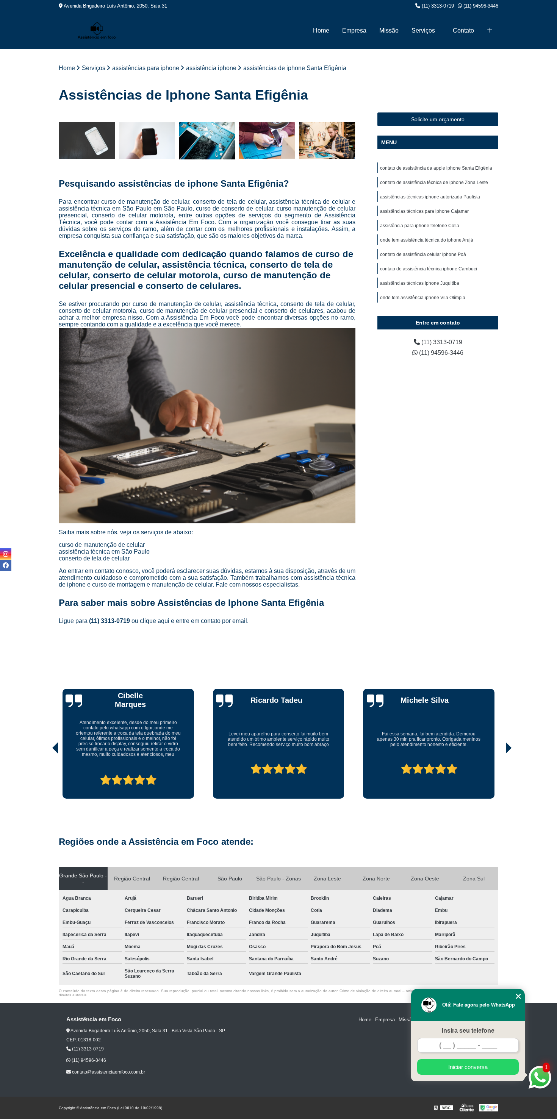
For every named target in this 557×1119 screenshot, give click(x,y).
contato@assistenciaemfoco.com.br (108, 1072)
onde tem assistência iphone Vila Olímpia (422, 297)
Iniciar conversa (468, 1067)
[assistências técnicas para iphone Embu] (207, 140)
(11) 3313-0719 (437, 6)
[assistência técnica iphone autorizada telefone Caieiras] (87, 140)
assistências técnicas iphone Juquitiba (419, 283)
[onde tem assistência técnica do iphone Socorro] (147, 140)
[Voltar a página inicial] (97, 30)
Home (321, 30)
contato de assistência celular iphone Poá (423, 254)
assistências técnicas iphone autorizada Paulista (430, 197)
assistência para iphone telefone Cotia (419, 225)
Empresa (354, 30)
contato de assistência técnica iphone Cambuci (428, 269)
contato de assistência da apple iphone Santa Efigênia (436, 168)
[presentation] (44, 777)
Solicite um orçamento (438, 119)
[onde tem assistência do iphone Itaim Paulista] (327, 140)
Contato (463, 30)
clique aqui (154, 621)
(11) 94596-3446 (480, 6)
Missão (389, 30)
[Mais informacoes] (489, 30)
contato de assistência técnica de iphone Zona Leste (434, 182)
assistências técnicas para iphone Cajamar (424, 211)
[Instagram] (5, 554)
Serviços (423, 30)
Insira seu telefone (468, 1030)
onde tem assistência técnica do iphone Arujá (426, 240)
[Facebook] (5, 565)
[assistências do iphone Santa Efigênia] (267, 140)
